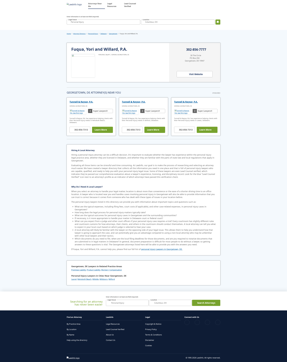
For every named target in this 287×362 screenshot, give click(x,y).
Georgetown (113, 34)
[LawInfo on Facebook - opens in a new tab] (186, 322)
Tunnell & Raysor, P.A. (81, 101)
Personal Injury (93, 34)
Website (196, 74)
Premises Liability (78, 270)
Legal (147, 317)
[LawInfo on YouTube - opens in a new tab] (207, 322)
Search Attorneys (206, 302)
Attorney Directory (79, 34)
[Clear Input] (138, 22)
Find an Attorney (74, 317)
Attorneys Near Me (96, 5)
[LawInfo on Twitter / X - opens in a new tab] (197, 322)
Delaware (103, 34)
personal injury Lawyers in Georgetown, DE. (162, 249)
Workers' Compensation (111, 270)
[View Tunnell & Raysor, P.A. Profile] (78, 112)
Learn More (101, 129)
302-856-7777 (196, 49)
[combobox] (103, 22)
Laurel (74, 279)
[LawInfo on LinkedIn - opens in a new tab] (217, 322)
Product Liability (93, 270)
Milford (112, 279)
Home (69, 34)
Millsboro (104, 279)
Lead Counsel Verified (130, 5)
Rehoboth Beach (84, 279)
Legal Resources (111, 5)
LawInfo (109, 317)
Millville (95, 279)
